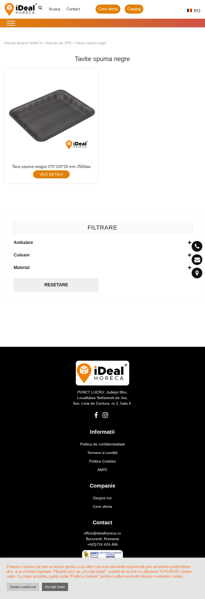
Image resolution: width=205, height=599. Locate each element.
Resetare (56, 284)
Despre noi (102, 498)
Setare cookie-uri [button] (23, 587)
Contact (73, 9)
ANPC (102, 470)
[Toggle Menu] (11, 23)
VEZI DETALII (51, 174)
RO (194, 11)
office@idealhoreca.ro (102, 533)
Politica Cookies (102, 461)
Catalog (134, 9)
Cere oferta (108, 9)
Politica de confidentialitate (102, 444)
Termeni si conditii (102, 453)
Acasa (54, 9)
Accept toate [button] (55, 587)
